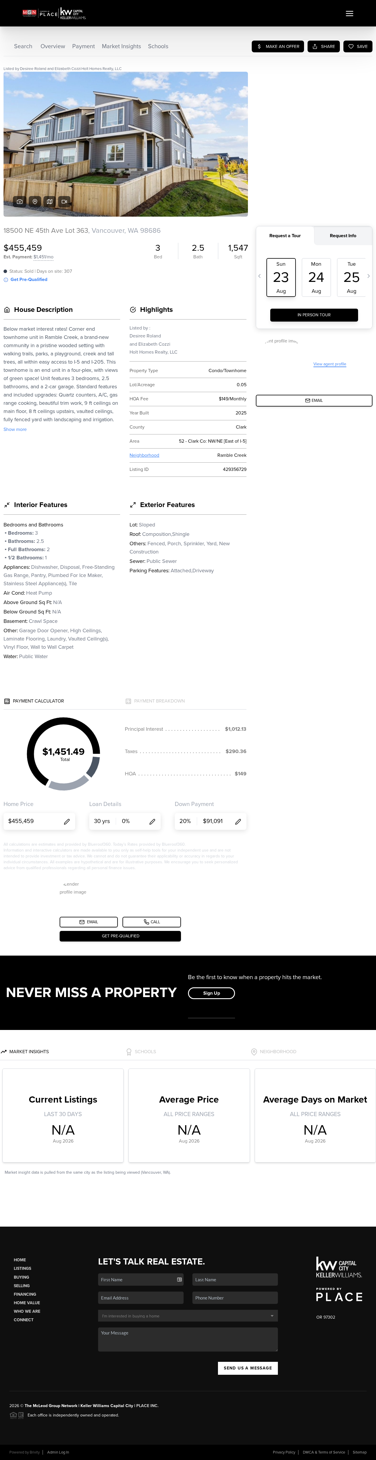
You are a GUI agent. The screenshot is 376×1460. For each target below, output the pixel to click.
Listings (22, 1268)
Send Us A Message (248, 1368)
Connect (23, 1319)
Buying (21, 1277)
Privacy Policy (284, 1452)
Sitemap (360, 1452)
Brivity (35, 1452)
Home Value (27, 1302)
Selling (22, 1285)
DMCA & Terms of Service (324, 1452)
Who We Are (27, 1311)
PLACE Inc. (147, 1405)
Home (20, 1259)
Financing (25, 1294)
